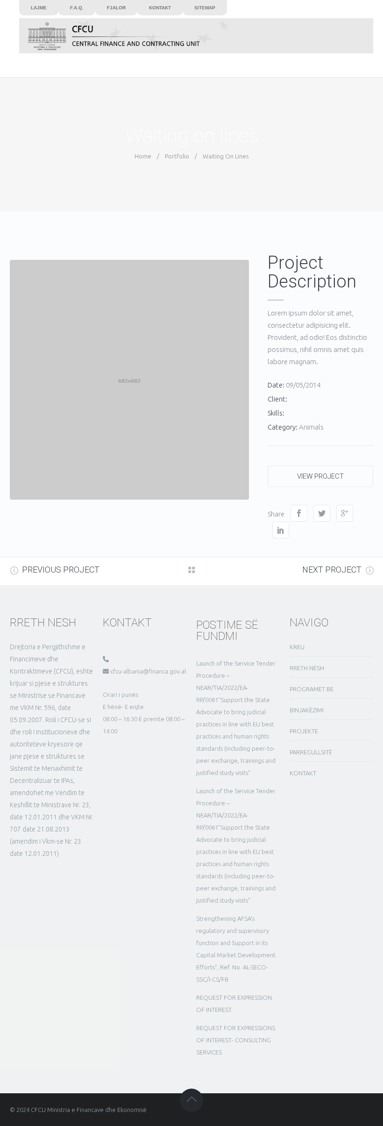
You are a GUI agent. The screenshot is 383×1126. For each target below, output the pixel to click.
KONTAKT (303, 773)
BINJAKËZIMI (307, 710)
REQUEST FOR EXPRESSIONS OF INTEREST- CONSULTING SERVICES (235, 1040)
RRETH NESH (307, 668)
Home (143, 156)
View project (320, 476)
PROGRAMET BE (311, 689)
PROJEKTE (304, 731)
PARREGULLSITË (311, 752)
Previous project (60, 569)
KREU (297, 647)
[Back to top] (191, 1100)
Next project (332, 569)
